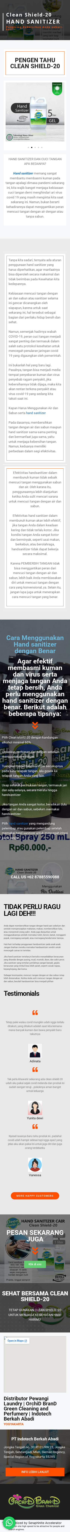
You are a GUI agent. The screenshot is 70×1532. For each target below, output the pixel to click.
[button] (8, 112)
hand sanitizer (36, 413)
